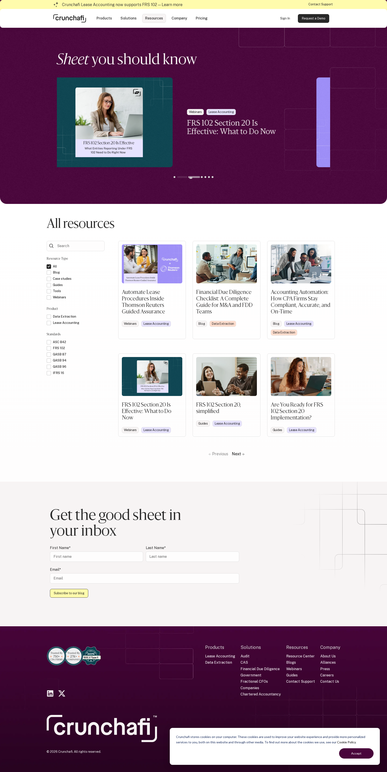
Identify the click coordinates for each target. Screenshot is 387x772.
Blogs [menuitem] (291, 662)
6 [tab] (205, 177)
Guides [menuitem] (292, 675)
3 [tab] (191, 178)
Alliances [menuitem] (328, 662)
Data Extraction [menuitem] (218, 662)
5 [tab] (201, 177)
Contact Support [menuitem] (300, 681)
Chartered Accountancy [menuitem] (261, 694)
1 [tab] (179, 177)
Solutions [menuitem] (251, 647)
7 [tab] (208, 177)
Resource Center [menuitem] (300, 656)
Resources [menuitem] (297, 647)
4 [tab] (197, 177)
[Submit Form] (51, 245)
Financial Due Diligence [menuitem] (260, 669)
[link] (69, 18)
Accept (356, 753)
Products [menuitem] (214, 647)
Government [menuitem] (251, 675)
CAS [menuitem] (244, 662)
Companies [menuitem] (250, 688)
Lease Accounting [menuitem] (220, 656)
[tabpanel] (193, 122)
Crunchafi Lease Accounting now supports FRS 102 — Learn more (122, 4)
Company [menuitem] (330, 647)
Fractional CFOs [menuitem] (254, 681)
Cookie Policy (346, 742)
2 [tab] (182, 177)
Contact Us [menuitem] (329, 681)
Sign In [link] (285, 18)
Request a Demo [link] (313, 18)
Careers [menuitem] (327, 675)
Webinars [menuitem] (294, 669)
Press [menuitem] (325, 669)
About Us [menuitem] (328, 656)
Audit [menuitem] (245, 656)
